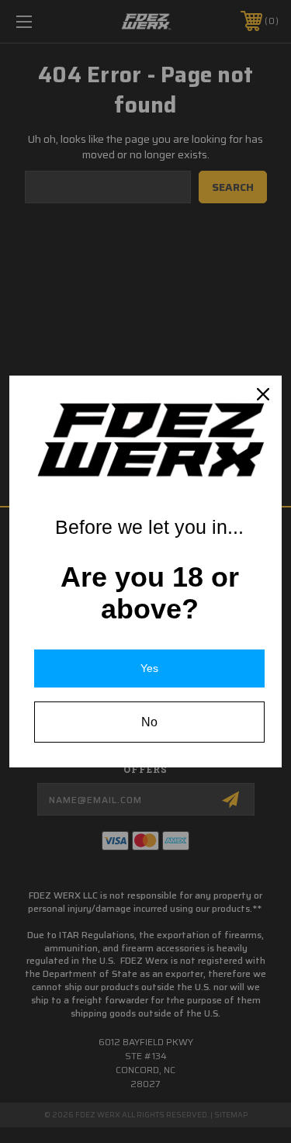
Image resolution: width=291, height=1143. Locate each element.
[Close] (263, 394)
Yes (149, 668)
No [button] (149, 722)
